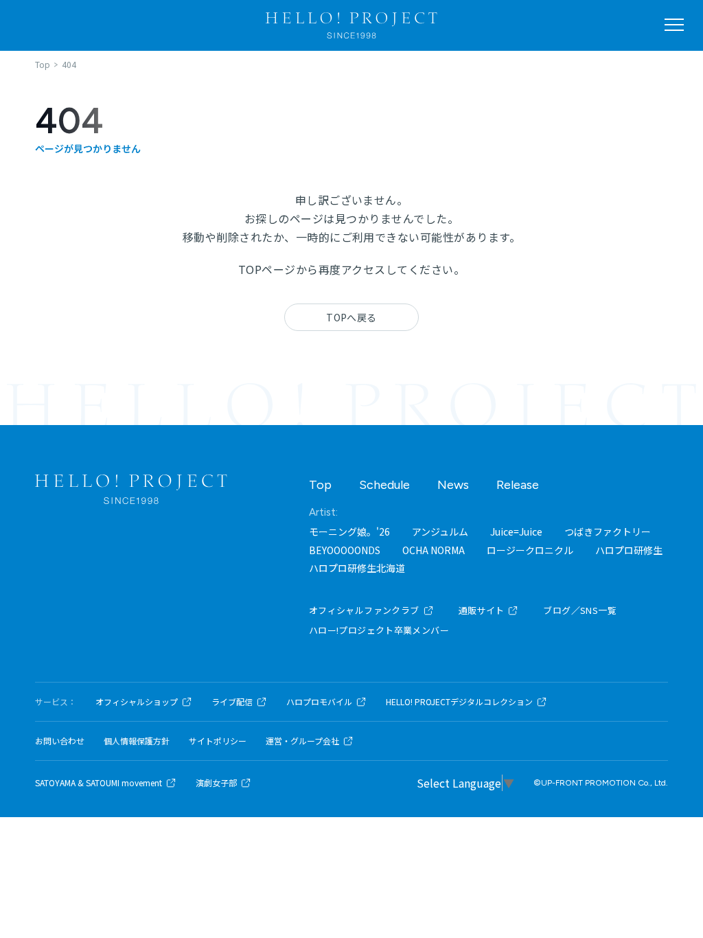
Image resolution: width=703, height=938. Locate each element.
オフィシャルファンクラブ (364, 610)
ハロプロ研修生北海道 (357, 568)
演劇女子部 (216, 782)
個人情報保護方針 (137, 740)
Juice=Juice (516, 531)
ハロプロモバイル (319, 701)
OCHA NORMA (433, 550)
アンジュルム (440, 531)
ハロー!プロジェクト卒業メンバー (379, 630)
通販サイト (482, 610)
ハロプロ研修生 (628, 550)
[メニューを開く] (674, 25)
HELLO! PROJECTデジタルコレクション (459, 701)
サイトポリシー (217, 740)
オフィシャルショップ (136, 701)
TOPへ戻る (351, 317)
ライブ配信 (232, 701)
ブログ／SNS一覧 (579, 610)
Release (517, 484)
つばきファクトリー (607, 531)
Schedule (384, 484)
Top (320, 484)
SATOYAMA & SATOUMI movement (98, 782)
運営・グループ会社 (302, 740)
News (453, 484)
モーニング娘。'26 (349, 531)
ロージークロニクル (530, 550)
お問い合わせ (59, 740)
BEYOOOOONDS (344, 550)
